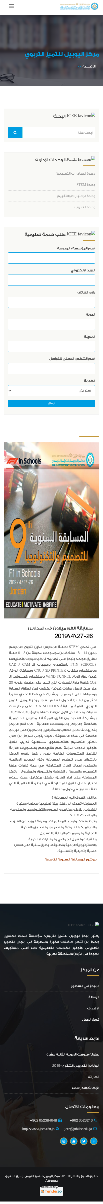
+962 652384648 (43, 1120)
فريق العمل (90, 1019)
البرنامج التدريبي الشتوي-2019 (75, 1065)
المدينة (89, 337)
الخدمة (89, 381)
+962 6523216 (80, 1120)
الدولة (90, 314)
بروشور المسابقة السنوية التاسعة (70, 859)
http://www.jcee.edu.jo (38, 1129)
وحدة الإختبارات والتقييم (76, 196)
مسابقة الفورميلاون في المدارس (60, 628)
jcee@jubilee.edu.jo (78, 1129)
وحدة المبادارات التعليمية (75, 173)
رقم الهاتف (86, 292)
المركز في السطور (85, 986)
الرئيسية (89, 66)
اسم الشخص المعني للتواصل (72, 358)
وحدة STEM (85, 185)
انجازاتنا (93, 1077)
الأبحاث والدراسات (85, 1088)
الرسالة (93, 997)
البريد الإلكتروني (83, 270)
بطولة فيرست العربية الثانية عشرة (72, 1054)
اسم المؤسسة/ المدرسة (76, 248)
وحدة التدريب (84, 207)
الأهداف (93, 1008)
